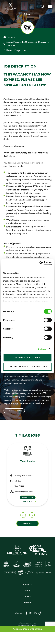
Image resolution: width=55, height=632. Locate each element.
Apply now (28, 497)
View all (27, 523)
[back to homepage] (10, 6)
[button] (42, 6)
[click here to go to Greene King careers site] (27, 559)
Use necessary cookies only (27, 366)
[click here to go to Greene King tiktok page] (39, 613)
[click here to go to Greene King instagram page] (30, 613)
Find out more (14, 410)
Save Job (26, 501)
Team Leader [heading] (27, 461)
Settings (42, 349)
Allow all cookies (27, 357)
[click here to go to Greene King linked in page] (35, 613)
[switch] (48, 320)
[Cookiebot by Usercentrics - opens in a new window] (39, 263)
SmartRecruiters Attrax (27, 625)
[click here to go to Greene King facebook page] (26, 613)
